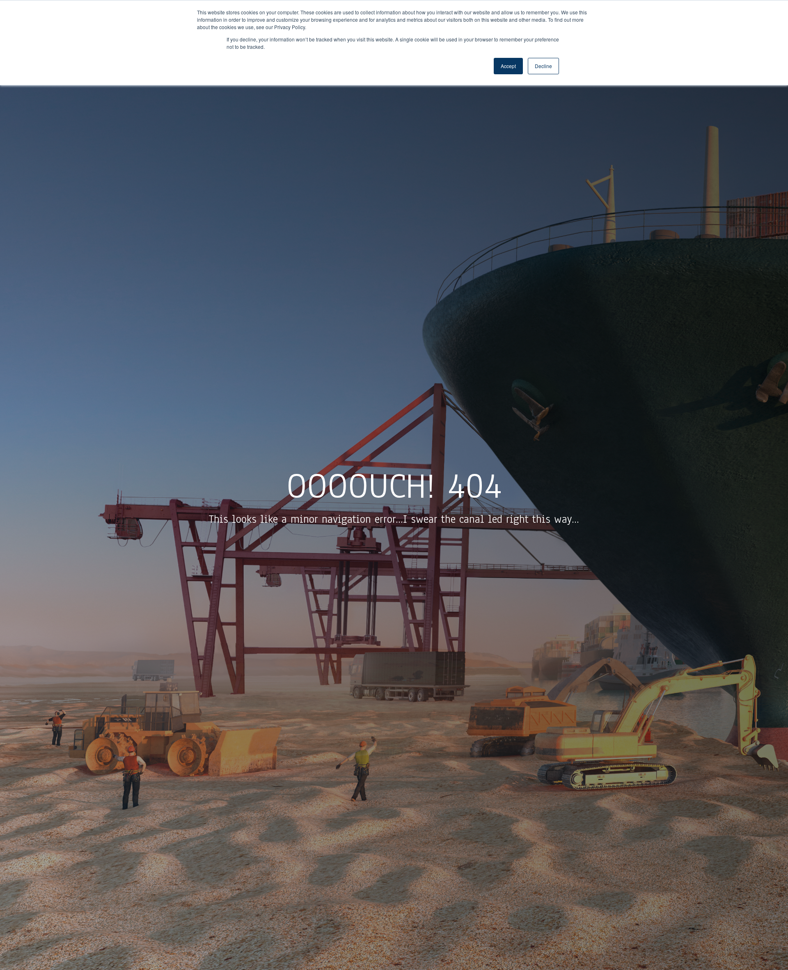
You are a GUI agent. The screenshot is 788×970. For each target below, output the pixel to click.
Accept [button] (508, 65)
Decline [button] (543, 65)
